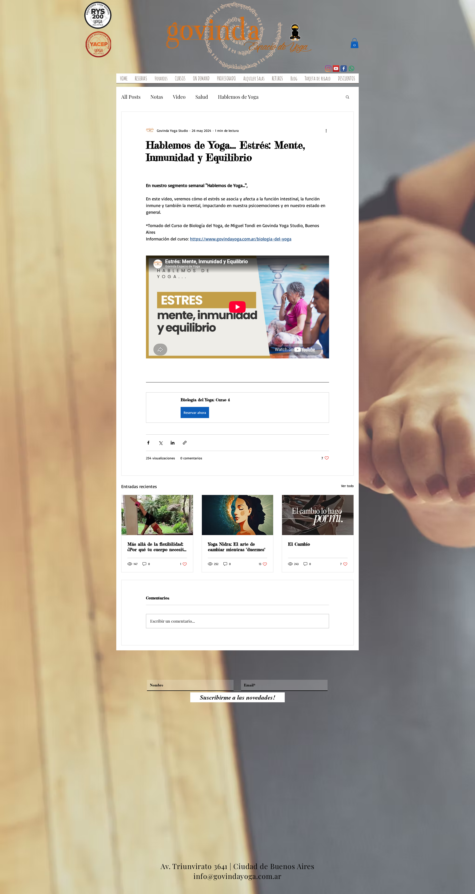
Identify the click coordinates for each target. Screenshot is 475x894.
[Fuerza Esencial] (157, 515)
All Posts (131, 96)
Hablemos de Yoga (238, 96)
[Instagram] (328, 68)
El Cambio (299, 544)
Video (179, 96)
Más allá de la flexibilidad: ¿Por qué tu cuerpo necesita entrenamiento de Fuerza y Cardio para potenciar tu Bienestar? (156, 546)
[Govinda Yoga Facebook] (343, 68)
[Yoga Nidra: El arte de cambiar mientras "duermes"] (237, 515)
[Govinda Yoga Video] (336, 68)
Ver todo (347, 486)
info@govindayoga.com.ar (237, 876)
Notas (156, 96)
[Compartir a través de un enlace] (184, 442)
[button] (354, 43)
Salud (201, 96)
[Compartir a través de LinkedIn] (172, 442)
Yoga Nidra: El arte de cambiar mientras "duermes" (236, 546)
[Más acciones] (326, 131)
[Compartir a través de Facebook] (148, 442)
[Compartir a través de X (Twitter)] (160, 442)
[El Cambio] (318, 515)
